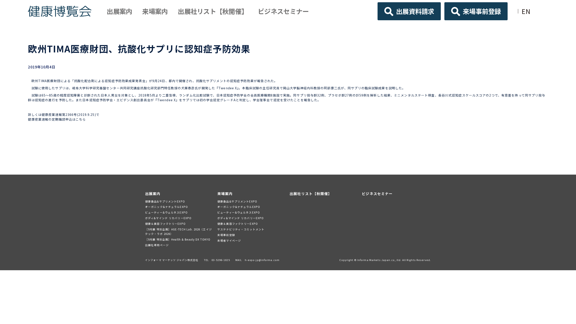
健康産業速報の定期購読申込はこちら (57, 119)
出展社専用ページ (157, 245)
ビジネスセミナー (283, 11)
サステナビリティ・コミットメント (240, 229)
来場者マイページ (229, 240)
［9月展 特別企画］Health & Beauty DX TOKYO (177, 239)
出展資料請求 (415, 11)
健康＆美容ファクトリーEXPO (165, 223)
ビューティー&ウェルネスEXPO (166, 212)
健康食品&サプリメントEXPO (165, 201)
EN (526, 11)
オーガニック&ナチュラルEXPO (166, 207)
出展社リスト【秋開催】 (213, 11)
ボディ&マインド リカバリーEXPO (168, 218)
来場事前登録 (482, 11)
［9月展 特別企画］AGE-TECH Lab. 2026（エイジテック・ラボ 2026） (178, 231)
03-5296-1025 (221, 260)
